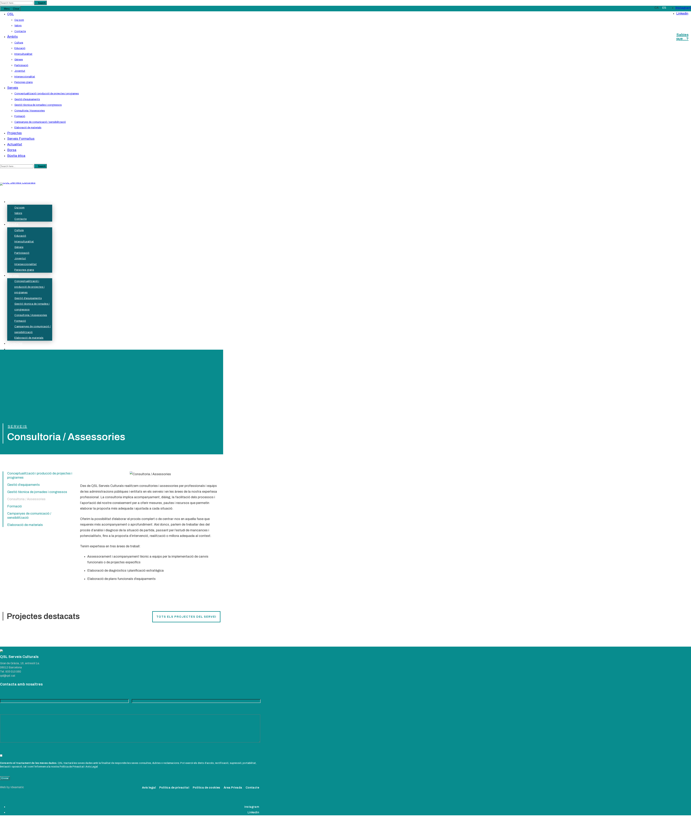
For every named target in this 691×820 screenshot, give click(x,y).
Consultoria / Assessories (29, 110)
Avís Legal (92, 766)
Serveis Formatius (21, 138)
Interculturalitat (23, 54)
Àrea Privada (233, 787)
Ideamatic (17, 787)
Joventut (19, 71)
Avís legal (149, 787)
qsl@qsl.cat (7, 675)
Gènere (18, 59)
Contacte (20, 31)
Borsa (11, 150)
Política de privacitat (174, 787)
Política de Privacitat (72, 766)
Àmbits (12, 36)
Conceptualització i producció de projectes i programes (46, 93)
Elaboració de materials (27, 127)
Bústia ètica (16, 156)
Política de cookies (206, 787)
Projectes (14, 133)
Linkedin (682, 13)
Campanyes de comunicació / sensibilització (40, 122)
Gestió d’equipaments (27, 99)
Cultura (18, 42)
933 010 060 (13, 671)
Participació (21, 65)
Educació (19, 48)
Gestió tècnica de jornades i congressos (38, 105)
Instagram (683, 8)
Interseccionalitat (24, 76)
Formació (19, 116)
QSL (10, 14)
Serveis (12, 88)
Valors (18, 25)
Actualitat (14, 144)
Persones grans (23, 82)
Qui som (19, 20)
